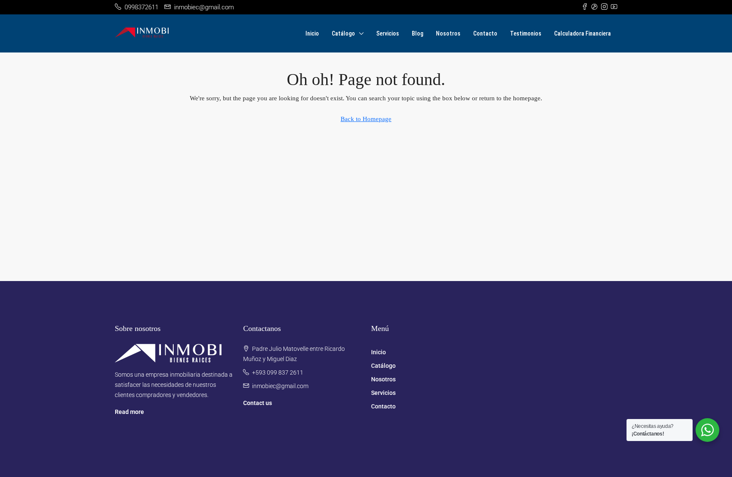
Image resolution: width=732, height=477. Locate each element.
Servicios (387, 33)
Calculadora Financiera (582, 33)
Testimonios (525, 33)
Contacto (485, 33)
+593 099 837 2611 (277, 372)
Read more (129, 411)
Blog (417, 33)
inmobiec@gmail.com (280, 386)
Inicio (312, 33)
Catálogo (343, 33)
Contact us (257, 403)
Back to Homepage (366, 119)
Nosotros (448, 33)
